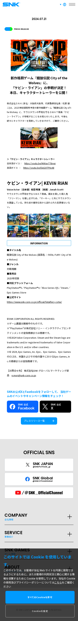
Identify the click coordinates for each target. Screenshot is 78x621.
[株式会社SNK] (11, 4)
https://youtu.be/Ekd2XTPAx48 (38, 167)
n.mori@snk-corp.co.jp (24, 375)
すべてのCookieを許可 (40, 597)
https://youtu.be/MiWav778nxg (40, 163)
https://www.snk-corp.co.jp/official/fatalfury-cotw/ (34, 302)
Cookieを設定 (40, 610)
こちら (58, 582)
